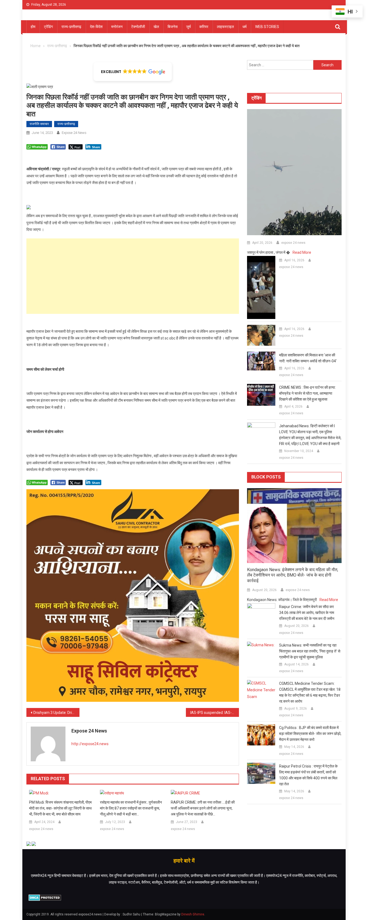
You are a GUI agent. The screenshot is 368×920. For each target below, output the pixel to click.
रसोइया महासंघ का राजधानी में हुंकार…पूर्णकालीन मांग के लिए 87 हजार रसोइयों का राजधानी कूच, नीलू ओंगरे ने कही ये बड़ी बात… (131, 808)
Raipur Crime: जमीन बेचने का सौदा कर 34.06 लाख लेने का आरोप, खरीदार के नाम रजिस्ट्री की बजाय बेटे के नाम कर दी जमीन (306, 613)
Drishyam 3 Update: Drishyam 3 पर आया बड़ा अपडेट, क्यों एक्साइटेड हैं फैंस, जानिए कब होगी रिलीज (56, 712)
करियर (203, 27)
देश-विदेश (96, 27)
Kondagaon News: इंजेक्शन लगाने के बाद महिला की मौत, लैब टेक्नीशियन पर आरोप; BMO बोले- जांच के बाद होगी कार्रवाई (292, 575)
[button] (132, 71)
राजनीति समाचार (39, 124)
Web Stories (267, 27)
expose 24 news (74, 133)
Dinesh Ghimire (192, 914)
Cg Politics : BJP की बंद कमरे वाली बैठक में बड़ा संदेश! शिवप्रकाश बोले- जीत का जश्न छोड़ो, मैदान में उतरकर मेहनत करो (310, 733)
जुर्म (188, 27)
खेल (156, 27)
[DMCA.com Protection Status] (45, 897)
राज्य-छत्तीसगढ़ (71, 27)
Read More (302, 252)
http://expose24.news (90, 744)
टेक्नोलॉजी (138, 27)
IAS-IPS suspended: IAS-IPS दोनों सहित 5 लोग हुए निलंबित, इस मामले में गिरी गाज (214, 712)
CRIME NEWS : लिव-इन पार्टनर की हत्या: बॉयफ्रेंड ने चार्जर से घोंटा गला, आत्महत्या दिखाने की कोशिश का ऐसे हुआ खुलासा (307, 393)
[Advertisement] (132, 276)
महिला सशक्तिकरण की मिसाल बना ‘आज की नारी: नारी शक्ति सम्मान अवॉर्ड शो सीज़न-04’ (308, 358)
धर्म (244, 27)
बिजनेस (173, 27)
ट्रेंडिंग (48, 27)
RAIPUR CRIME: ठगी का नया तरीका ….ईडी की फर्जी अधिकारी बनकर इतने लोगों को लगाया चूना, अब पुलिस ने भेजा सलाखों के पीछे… (203, 808)
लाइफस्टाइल (225, 27)
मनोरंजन (117, 27)
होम (33, 27)
